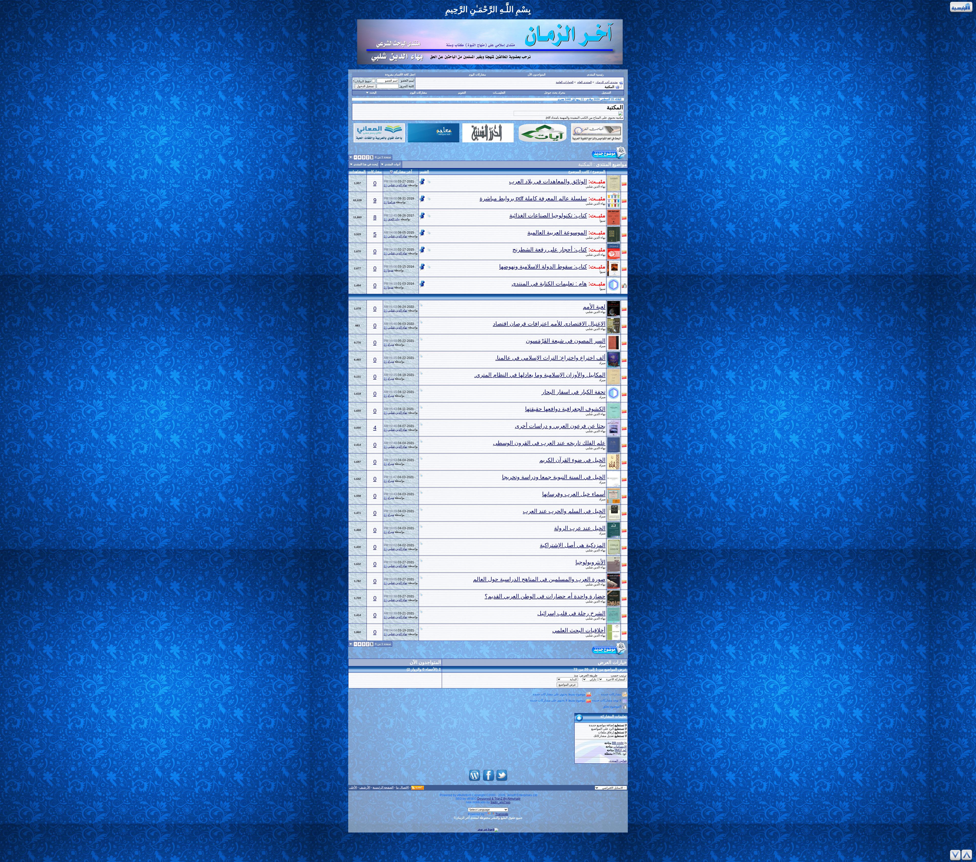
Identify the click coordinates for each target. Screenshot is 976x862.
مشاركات (375, 172)
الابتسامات (620, 746)
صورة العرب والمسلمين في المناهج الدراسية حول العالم (539, 579)
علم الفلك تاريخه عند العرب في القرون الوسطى (549, 443)
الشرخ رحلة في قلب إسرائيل (571, 613)
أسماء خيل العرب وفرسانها (573, 494)
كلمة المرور (406, 86)
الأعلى (353, 787)
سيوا (602, 220)
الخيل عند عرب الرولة (579, 528)
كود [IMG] (621, 750)
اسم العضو (407, 80)
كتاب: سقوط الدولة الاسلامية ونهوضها (543, 266)
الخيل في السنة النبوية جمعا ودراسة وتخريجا (553, 477)
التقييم (424, 172)
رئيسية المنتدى (595, 74)
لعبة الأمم (594, 307)
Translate (501, 814)
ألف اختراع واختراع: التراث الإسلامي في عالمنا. (550, 358)
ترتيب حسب (619, 675)
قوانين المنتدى (618, 761)
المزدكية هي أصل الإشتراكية (572, 545)
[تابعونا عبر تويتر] (501, 781)
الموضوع (598, 172)
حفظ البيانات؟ (362, 81)
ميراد (602, 346)
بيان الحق (394, 219)
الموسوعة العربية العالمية (557, 232)
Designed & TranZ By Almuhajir (499, 798)
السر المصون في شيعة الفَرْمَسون (565, 341)
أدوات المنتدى (392, 164)
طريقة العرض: (588, 675)
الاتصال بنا (402, 787)
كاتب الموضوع (578, 172)
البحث (373, 92)
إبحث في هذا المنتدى (366, 164)
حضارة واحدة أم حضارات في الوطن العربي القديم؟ (545, 596)
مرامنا (391, 202)
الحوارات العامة (564, 82)
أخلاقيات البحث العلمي (578, 630)
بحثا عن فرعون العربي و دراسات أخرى (560, 426)
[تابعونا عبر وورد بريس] (474, 781)
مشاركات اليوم (477, 74)
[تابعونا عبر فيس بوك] (488, 781)
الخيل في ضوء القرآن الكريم (572, 460)
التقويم (462, 92)
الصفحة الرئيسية (383, 787)
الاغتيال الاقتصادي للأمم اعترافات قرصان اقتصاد (549, 324)
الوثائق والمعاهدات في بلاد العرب (548, 181)
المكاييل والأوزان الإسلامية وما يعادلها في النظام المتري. (539, 375)
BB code (618, 743)
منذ (576, 675)
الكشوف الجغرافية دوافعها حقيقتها (565, 409)
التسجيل (606, 92)
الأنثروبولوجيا (590, 562)
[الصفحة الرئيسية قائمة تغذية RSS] (417, 787)
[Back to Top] (967, 855)
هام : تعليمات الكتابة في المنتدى (549, 283)
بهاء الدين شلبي (595, 186)
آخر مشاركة (403, 172)
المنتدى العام (584, 82)
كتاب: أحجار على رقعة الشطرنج (549, 249)
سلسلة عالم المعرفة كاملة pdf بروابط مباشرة (533, 198)
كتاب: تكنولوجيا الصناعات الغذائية (548, 215)
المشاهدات (357, 172)
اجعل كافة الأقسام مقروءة (400, 74)
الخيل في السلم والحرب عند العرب (564, 511)
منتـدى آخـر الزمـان (607, 82)
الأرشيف (364, 787)
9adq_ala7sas (500, 802)
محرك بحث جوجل (554, 92)
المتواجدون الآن (536, 74)
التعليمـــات (499, 92)
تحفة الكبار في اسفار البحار (573, 392)
